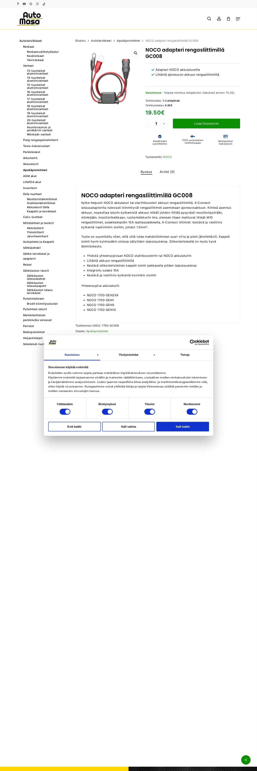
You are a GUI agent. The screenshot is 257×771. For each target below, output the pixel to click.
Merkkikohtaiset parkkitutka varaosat (37, 318)
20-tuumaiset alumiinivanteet (37, 122)
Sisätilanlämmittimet (41, 203)
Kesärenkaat (35, 55)
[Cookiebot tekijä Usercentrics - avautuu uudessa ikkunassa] (192, 342)
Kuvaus (146, 172)
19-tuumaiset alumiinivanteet (37, 115)
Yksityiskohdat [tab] (128, 354)
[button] (238, 19)
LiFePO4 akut (32, 182)
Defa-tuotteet (32, 194)
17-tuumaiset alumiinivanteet (37, 100)
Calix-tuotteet (33, 217)
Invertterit (30, 188)
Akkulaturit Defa (38, 207)
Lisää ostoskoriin (206, 123)
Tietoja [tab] (184, 354)
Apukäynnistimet (35, 170)
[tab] (146, 171)
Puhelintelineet (33, 298)
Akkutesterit (35, 228)
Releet (27, 264)
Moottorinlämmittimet (42, 199)
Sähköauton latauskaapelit (36, 284)
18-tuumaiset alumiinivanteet (37, 108)
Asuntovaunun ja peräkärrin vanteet (39, 129)
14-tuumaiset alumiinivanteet (37, 79)
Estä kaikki (74, 426)
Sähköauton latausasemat (36, 277)
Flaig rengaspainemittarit (40, 140)
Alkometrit (30, 158)
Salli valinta (128, 426)
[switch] (107, 412)
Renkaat (28, 46)
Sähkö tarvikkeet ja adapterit (36, 256)
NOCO (167, 156)
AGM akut (30, 176)
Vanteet (28, 65)
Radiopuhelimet (34, 332)
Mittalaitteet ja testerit (38, 223)
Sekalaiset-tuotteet (36, 344)
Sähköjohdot (32, 247)
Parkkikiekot (31, 152)
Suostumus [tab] (72, 354)
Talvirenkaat (35, 60)
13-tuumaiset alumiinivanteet (37, 72)
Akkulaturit (31, 164)
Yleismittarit (35, 232)
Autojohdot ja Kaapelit (38, 241)
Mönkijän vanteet (39, 134)
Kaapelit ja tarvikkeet (41, 211)
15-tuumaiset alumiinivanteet (37, 86)
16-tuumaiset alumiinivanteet (37, 93)
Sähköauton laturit (36, 270)
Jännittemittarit (37, 236)
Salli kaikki (183, 426)
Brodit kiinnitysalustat (42, 303)
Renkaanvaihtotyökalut (43, 51)
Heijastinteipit (33, 338)
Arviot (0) (167, 172)
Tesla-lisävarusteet (36, 146)
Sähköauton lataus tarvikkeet (40, 292)
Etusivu (80, 40)
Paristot (28, 326)
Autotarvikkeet (30, 41)
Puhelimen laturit (35, 309)
